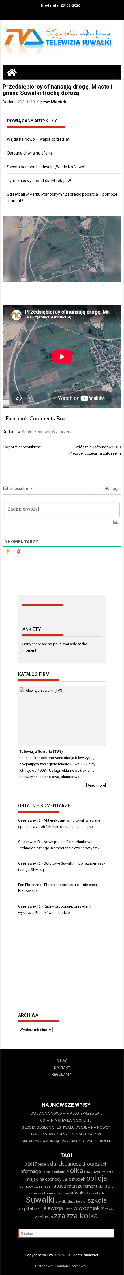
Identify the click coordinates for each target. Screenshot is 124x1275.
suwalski (79, 1193)
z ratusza (44, 1216)
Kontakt (62, 1067)
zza (59, 1215)
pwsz (38, 1186)
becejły (43, 1164)
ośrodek (77, 1179)
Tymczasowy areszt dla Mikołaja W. (39, 180)
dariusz (73, 1164)
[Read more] (96, 785)
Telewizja (51, 1208)
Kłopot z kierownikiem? (22, 447)
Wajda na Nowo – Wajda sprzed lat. (38, 139)
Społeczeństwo (36, 431)
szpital (26, 1208)
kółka (74, 1170)
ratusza (74, 1186)
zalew (109, 1209)
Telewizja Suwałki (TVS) (41, 751)
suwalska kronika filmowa (49, 1193)
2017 (32, 1164)
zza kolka (82, 1215)
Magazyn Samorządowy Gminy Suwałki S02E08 (66, 1141)
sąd (37, 1209)
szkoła (97, 1200)
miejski (32, 1179)
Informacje (30, 1171)
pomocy (26, 1186)
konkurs (58, 1172)
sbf (101, 1186)
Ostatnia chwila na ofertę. (30, 153)
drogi (88, 1164)
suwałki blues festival (71, 1202)
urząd (68, 1209)
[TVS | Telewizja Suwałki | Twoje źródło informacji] (12, 72)
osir (65, 1180)
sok (108, 1186)
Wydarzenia (63, 431)
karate (46, 1172)
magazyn (93, 1171)
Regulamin (62, 1074)
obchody (53, 1179)
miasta (107, 1172)
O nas (62, 1061)
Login (115, 488)
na (42, 1179)
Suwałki (40, 1200)
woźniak (89, 1208)
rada (46, 1186)
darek (57, 1164)
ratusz (59, 1186)
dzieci (100, 1164)
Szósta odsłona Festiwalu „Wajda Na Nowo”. (46, 167)
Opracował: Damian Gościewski (62, 1266)
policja (96, 1178)
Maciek (59, 102)
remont (90, 1186)
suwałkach (96, 1193)
